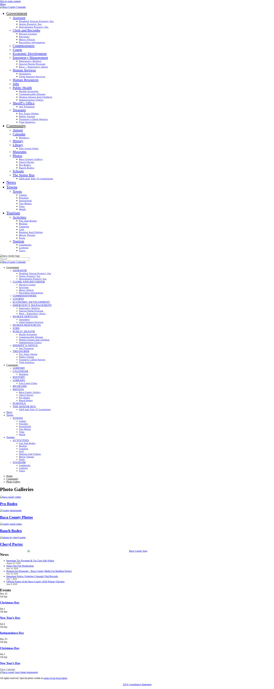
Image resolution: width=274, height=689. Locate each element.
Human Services (24, 70)
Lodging (24, 247)
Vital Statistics (27, 122)
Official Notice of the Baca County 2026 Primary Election (35, 581)
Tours (22, 250)
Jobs (16, 84)
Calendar (19, 134)
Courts (17, 50)
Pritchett (24, 197)
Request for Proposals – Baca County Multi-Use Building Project (39, 571)
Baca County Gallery (31, 159)
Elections (24, 36)
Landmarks (25, 244)
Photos (17, 156)
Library (18, 145)
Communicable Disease (32, 94)
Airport (18, 130)
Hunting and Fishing (31, 232)
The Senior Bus (24, 175)
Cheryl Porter (26, 162)
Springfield (25, 200)
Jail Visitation (27, 106)
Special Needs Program (32, 64)
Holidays (24, 137)
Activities (19, 217)
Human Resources (26, 80)
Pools (22, 238)
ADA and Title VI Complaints (36, 178)
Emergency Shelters (30, 61)
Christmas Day (10, 602)
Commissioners (24, 46)
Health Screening (29, 91)
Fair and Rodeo (28, 220)
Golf (21, 229)
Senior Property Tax (30, 24)
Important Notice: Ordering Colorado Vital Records (32, 576)
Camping (24, 226)
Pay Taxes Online (29, 113)
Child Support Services (32, 76)
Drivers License (28, 33)
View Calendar (7, 669)
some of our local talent (55, 678)
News (11, 182)
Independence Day (12, 633)
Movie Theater (27, 235)
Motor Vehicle (27, 39)
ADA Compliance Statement (137, 684)
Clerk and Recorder (26, 30)
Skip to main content (10, 1)
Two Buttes (25, 203)
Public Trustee (27, 116)
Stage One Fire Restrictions (20, 566)
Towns (11, 187)
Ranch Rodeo (26, 167)
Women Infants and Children (35, 97)
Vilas (22, 206)
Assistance (25, 73)
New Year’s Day (10, 617)
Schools (18, 171)
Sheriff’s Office (24, 103)
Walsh (22, 209)
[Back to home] (13, 7)
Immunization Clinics (31, 99)
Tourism (13, 213)
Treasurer (19, 110)
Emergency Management (30, 58)
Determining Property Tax (34, 27)
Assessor (19, 18)
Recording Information (32, 42)
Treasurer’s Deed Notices (33, 119)
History (18, 141)
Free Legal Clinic (29, 148)
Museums (19, 152)
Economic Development (30, 54)
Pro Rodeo (25, 165)
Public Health (22, 88)
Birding (23, 223)
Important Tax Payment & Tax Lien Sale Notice (30, 560)
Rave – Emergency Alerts (33, 66)
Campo (23, 195)
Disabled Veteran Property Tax (36, 21)
